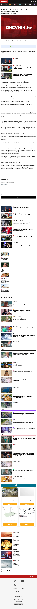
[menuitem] (33, 1)
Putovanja (22, 4)
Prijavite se (18, 197)
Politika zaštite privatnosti (18, 599)
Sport (7, 4)
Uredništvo (18, 594)
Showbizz (12, 4)
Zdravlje (27, 4)
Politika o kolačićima (18, 601)
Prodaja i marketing (18, 596)
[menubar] (33, 1)
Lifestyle (17, 4)
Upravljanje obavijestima (19, 604)
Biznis (32, 4)
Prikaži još (9, 570)
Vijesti (3, 4)
